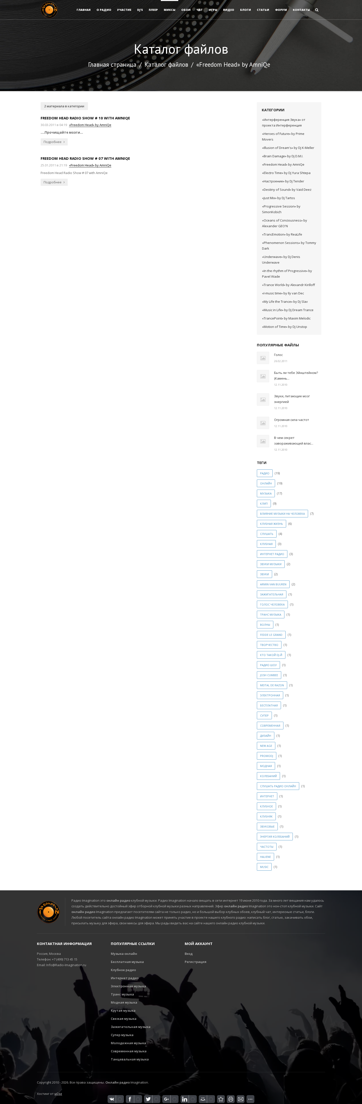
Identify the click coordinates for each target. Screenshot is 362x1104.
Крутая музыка (123, 1010)
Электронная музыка (128, 986)
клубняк (266, 816)
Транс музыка (122, 994)
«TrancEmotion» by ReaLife (282, 234)
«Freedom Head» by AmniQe (90, 125)
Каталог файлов (166, 64)
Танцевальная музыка (130, 1059)
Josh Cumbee (269, 675)
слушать (266, 534)
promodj (266, 756)
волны (265, 624)
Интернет (267, 796)
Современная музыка (129, 1051)
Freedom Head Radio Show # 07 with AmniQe (85, 158)
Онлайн (266, 483)
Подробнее (53, 142)
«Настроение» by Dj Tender (283, 181)
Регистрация (195, 962)
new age (266, 746)
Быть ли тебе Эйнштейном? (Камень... (296, 375)
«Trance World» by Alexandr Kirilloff (288, 285)
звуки (264, 574)
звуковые (267, 826)
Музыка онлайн (124, 953)
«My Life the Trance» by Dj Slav (285, 301)
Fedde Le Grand (271, 635)
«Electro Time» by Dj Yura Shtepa (286, 173)
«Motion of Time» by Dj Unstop (284, 326)
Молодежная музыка (128, 1043)
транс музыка (270, 614)
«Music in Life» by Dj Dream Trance (287, 310)
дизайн (265, 735)
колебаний (268, 776)
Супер (264, 715)
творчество (269, 645)
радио (264, 473)
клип (264, 503)
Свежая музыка (123, 1018)
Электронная (270, 695)
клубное (266, 806)
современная (270, 725)
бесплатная (269, 705)
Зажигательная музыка (130, 1026)
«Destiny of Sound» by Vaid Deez (287, 189)
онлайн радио (118, 900)
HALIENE (265, 857)
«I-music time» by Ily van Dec (283, 293)
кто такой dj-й (271, 655)
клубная (266, 544)
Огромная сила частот (291, 419)
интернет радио (272, 554)
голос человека (272, 604)
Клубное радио (123, 970)
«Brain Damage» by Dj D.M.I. (282, 156)
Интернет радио (125, 978)
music (264, 867)
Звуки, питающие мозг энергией (292, 399)
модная (266, 766)
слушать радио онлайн (278, 786)
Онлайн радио (117, 1082)
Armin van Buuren (273, 584)
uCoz (58, 1093)
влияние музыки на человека (282, 513)
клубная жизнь (271, 524)
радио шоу (268, 665)
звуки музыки (270, 564)
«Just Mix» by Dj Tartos (278, 198)
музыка (266, 493)
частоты (266, 846)
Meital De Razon (272, 685)
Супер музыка (122, 1035)
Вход (189, 953)
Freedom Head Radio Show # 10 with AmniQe (85, 117)
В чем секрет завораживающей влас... (293, 440)
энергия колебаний (275, 836)
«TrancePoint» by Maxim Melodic (286, 318)
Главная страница (112, 64)
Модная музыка (124, 1002)
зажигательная (271, 594)
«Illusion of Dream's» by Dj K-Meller (288, 147)
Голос (278, 354)
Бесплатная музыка (127, 962)
